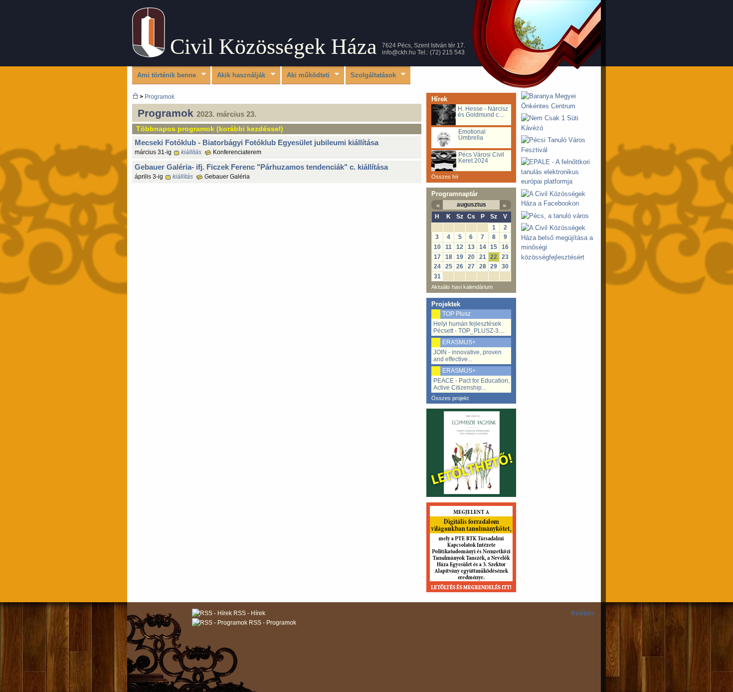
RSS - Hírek (248, 613)
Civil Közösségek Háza (273, 46)
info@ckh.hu (399, 52)
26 (459, 266)
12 (459, 246)
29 (493, 266)
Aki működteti (306, 75)
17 (437, 256)
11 (448, 246)
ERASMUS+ (459, 342)
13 (471, 246)
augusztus (471, 204)
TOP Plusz (456, 313)
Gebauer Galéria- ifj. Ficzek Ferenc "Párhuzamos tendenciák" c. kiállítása (261, 167)
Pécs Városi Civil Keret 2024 (481, 157)
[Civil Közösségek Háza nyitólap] (135, 96)
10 (437, 246)
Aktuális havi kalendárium (462, 287)
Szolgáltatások (371, 75)
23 (505, 256)
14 (482, 246)
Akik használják (238, 75)
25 (448, 266)
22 (493, 256)
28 (482, 266)
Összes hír (445, 177)
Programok (160, 96)
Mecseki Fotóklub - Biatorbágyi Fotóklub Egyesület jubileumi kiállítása (256, 142)
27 (471, 266)
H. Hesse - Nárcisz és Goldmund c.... (483, 111)
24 (437, 266)
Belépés (582, 613)
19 (459, 256)
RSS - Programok (271, 622)
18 (448, 256)
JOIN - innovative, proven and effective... (467, 356)
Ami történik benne (164, 75)
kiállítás (191, 152)
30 (505, 266)
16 (505, 246)
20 (471, 256)
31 (437, 276)
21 (482, 256)
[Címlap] (148, 55)
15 (493, 246)
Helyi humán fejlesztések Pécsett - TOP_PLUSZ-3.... (469, 327)
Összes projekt (450, 398)
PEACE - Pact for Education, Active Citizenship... (471, 384)
